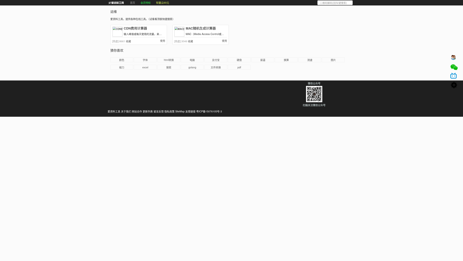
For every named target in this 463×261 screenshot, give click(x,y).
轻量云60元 (162, 2)
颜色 (121, 60)
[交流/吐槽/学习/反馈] (454, 58)
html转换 (169, 60)
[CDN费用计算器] (117, 32)
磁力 (121, 67)
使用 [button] (162, 40)
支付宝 (216, 60)
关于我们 (126, 111)
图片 (333, 60)
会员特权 (146, 2)
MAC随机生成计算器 (201, 28)
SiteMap (180, 111)
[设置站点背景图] (454, 85)
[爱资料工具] (116, 2)
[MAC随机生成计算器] (179, 32)
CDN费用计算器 (135, 28)
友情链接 (190, 111)
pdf (239, 67)
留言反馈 (159, 111)
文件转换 (216, 67)
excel (145, 67)
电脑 (192, 60)
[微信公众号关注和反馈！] (454, 67)
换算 (286, 60)
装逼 (262, 60)
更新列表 (148, 111)
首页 (132, 2)
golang (192, 67)
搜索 (168, 67)
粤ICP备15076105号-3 (209, 111)
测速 (309, 60)
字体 (145, 60)
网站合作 (137, 111)
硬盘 (239, 60)
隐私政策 (169, 111)
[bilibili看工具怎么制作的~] (454, 76)
